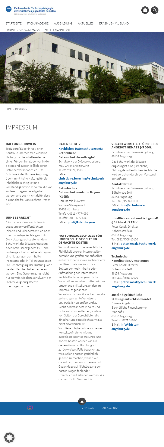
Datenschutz (109, 408)
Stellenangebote (58, 30)
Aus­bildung (63, 23)
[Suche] (154, 10)
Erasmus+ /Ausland (114, 23)
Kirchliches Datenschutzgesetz (81, 149)
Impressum (88, 408)
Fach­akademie (37, 23)
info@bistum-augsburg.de (126, 326)
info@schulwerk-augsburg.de (128, 207)
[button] (9, 437)
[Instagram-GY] (30, 407)
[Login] (145, 10)
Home (9, 109)
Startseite (14, 23)
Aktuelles (86, 23)
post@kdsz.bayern (81, 222)
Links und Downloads (23, 30)
